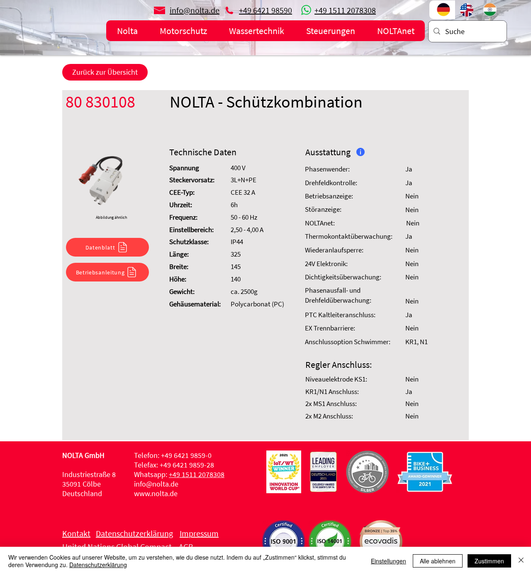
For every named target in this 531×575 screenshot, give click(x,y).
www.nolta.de (156, 493)
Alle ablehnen (437, 561)
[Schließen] (521, 560)
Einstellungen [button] (388, 561)
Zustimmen (489, 561)
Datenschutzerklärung (98, 564)
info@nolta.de (156, 484)
